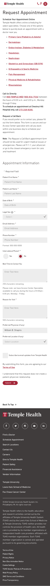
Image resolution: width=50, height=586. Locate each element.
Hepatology (14, 53)
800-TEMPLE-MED (15, 97)
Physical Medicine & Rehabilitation (25, 80)
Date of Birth (7, 201)
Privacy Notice (8, 558)
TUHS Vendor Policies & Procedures (17, 569)
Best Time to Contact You (12, 264)
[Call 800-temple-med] (38, 4)
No (25, 256)
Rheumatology (15, 85)
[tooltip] (12, 212)
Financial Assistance (12, 469)
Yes (10, 256)
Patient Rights (8, 554)
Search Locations (11, 445)
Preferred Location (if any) (13, 337)
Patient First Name (10, 177)
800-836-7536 (31, 97)
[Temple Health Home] (14, 4)
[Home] (25, 415)
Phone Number (9, 235)
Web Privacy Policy (10, 573)
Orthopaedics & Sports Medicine (23, 69)
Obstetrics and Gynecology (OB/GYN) (26, 64)
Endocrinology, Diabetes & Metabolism (26, 48)
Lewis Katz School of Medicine (17, 487)
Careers (6, 455)
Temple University (11, 482)
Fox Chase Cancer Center (14, 492)
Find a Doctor (9, 435)
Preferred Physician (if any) (13, 325)
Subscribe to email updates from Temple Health (28, 355)
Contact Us (8, 450)
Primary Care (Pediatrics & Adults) (25, 37)
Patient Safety (9, 465)
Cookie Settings (9, 565)
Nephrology (14, 58)
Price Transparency (11, 580)
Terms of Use (9, 367)
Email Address (9, 224)
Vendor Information (12, 474)
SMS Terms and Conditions (13, 577)
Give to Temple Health (13, 460)
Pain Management (17, 74)
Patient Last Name (10, 189)
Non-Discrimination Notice (13, 562)
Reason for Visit (9, 300)
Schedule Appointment (13, 440)
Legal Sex (7, 212)
